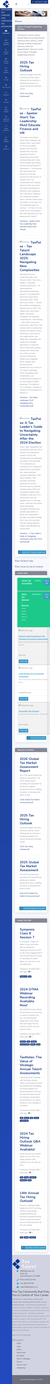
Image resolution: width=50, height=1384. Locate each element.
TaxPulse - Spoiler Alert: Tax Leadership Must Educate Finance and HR (30, 121)
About (19, 1349)
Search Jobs (21, 1352)
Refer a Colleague (23, 1359)
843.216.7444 (31, 1280)
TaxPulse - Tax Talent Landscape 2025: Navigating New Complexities (30, 256)
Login (19, 1346)
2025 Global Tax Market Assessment (29, 866)
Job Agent (20, 1356)
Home (19, 1343)
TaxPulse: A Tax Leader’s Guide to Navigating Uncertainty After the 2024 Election (31, 431)
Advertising (21, 1368)
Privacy (19, 1362)
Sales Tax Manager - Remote (25, 600)
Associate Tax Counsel (29, 711)
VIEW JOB (47, 582)
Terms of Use (22, 1365)
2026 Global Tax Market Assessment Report (29, 765)
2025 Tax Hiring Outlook (27, 66)
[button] (28, 4)
